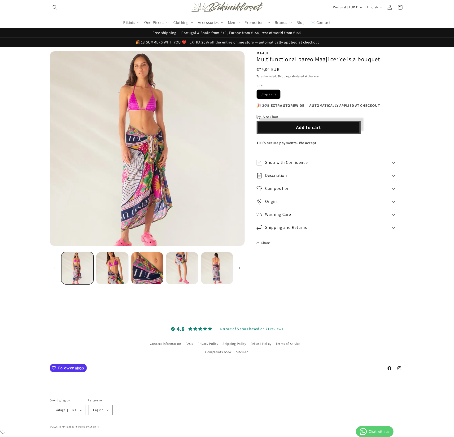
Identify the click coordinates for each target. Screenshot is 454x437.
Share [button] (265, 243)
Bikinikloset (66, 426)
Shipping (284, 76)
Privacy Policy (207, 344)
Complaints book (218, 352)
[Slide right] (239, 268)
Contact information (165, 344)
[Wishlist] (3, 432)
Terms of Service (288, 344)
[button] (55, 7)
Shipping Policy (234, 344)
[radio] (268, 94)
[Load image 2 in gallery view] (112, 268)
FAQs (189, 344)
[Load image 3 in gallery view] (147, 268)
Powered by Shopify (87, 426)
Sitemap (242, 352)
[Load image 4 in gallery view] (182, 268)
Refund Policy (260, 344)
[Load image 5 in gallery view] (217, 268)
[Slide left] (55, 268)
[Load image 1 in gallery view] (77, 268)
